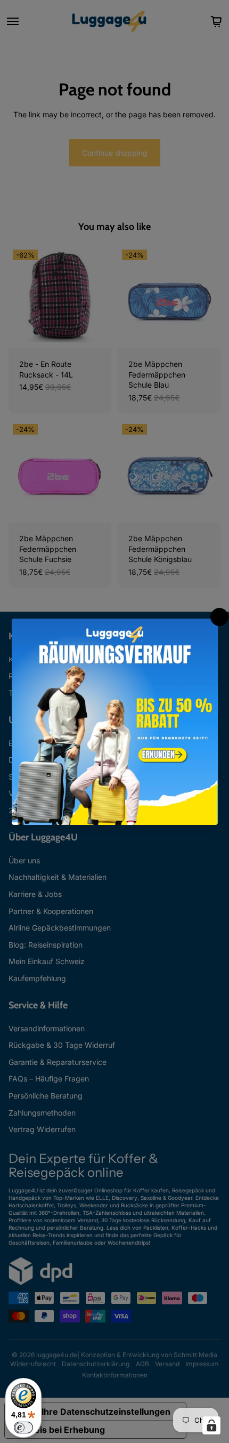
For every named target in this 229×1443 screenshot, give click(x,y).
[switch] (23, 1427)
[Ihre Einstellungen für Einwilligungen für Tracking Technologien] (211, 1425)
